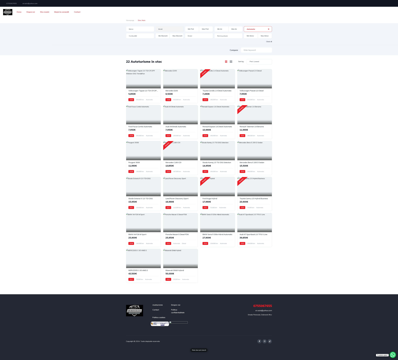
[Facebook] (259, 341)
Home (19, 12)
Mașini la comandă (61, 12)
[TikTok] (270, 341)
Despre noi (31, 12)
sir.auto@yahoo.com (29, 3)
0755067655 (11, 3)
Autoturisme (157, 305)
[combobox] (140, 29)
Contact (77, 12)
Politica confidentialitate (177, 311)
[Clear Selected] (269, 29)
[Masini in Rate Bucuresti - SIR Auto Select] (7, 12)
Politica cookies (158, 317)
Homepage (130, 20)
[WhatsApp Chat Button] (393, 355)
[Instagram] (264, 341)
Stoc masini (44, 12)
